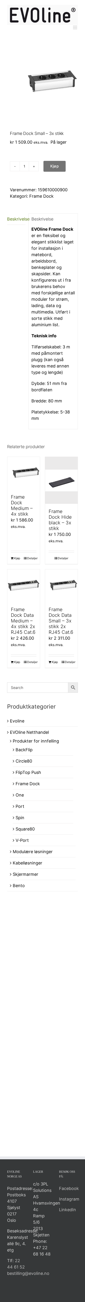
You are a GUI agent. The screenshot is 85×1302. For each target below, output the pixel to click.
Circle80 (24, 761)
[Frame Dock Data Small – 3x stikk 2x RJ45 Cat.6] (61, 585)
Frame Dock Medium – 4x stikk (22, 505)
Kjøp (54, 166)
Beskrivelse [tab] (16, 219)
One (20, 795)
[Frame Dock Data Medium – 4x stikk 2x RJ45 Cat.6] (23, 585)
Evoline (17, 720)
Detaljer (31, 558)
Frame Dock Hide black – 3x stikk (60, 520)
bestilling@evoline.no (28, 1273)
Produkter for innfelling (36, 741)
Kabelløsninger (27, 862)
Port (20, 806)
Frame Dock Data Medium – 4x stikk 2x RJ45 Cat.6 (23, 621)
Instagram (69, 1199)
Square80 (25, 828)
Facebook (69, 1188)
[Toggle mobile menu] (75, 27)
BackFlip (24, 749)
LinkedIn (67, 1209)
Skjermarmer (25, 874)
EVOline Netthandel (29, 732)
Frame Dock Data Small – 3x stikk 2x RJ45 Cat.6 (61, 621)
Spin (20, 817)
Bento (19, 885)
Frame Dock (41, 196)
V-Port (22, 840)
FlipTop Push (28, 772)
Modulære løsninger (33, 851)
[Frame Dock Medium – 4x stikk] (23, 473)
